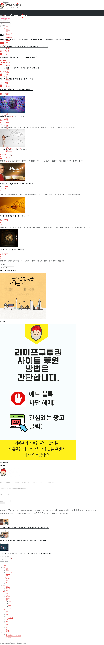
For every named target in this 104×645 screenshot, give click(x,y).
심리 (4, 62)
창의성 (57, 513)
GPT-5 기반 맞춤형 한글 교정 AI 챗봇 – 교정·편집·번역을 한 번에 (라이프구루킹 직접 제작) (26, 553)
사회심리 (8, 158)
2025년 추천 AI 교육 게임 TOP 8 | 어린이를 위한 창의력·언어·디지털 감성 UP (23, 540)
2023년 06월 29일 (4, 82)
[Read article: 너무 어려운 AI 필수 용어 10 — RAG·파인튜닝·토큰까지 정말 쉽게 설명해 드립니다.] (52, 522)
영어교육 (100, 510)
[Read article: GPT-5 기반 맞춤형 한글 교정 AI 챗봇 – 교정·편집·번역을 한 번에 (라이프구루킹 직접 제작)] (52, 547)
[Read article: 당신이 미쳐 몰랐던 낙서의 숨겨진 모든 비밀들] (52, 138)
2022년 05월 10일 (4, 188)
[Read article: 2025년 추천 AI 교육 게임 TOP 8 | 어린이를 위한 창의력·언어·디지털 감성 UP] (52, 535)
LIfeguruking (5, 119)
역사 (7, 43)
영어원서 (8, 30)
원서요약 (16, 513)
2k (0, 258)
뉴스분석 (27, 510)
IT (6, 54)
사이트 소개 (8, 634)
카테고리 (2, 267)
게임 (14, 510)
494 (1, 158)
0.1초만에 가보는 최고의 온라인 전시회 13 (12, 116)
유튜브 (23, 513)
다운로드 (32, 510)
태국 (7, 74)
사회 (4, 125)
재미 (45, 513)
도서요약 (42, 510)
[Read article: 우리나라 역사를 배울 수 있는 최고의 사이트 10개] (52, 205)
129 (1, 62)
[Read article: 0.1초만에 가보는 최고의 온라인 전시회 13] (52, 105)
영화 (7, 126)
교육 (4, 28)
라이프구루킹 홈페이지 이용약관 (13, 148)
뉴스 (24, 510)
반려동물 (8, 598)
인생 (35, 513)
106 (1, 73)
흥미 (67, 513)
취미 (7, 94)
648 (1, 84)
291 (1, 52)
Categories (3, 495)
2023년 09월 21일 (4, 71)
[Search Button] (11, 184)
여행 (9, 608)
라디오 (7, 122)
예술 (7, 613)
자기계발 (8, 48)
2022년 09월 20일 (4, 154)
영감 (93, 510)
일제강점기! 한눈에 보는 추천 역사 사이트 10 (16, 89)
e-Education (9, 37)
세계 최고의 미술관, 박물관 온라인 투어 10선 (16, 78)
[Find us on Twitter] (0, 640)
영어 (7, 31)
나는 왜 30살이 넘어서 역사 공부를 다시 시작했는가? (19, 68)
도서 (7, 114)
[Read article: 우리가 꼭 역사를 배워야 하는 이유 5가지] (52, 238)
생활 (4, 76)
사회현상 (69, 510)
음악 (9, 94)
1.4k (1, 224)
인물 (7, 77)
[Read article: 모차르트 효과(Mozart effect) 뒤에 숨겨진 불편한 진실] (52, 172)
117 (1, 124)
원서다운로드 (10, 513)
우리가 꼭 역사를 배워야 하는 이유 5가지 (12, 250)
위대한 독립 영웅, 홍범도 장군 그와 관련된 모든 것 (18, 57)
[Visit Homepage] (10, 7)
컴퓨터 (64, 513)
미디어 (49, 510)
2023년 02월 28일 (4, 93)
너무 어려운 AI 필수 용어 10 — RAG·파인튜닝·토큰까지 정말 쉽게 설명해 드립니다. (24, 528)
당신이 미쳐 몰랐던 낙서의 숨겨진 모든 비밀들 (13, 150)
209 (1, 95)
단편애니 (36, 510)
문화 (1, 75)
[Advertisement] (26, 11)
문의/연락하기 (9, 151)
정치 (54, 513)
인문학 (29, 513)
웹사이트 (19, 513)
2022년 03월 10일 (4, 254)
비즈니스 (8, 51)
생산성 (76, 510)
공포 (15, 510)
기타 (4, 632)
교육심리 (8, 65)
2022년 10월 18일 (4, 121)
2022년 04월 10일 (4, 221)
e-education (4, 510)
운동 (9, 606)
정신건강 (8, 72)
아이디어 (87, 510)
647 (1, 192)
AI (0, 510)
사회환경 (8, 87)
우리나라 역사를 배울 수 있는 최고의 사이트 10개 (14, 216)
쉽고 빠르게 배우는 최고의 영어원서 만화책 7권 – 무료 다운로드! (24, 46)
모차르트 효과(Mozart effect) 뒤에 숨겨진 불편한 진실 (16, 183)
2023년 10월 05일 (4, 61)
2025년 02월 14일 (4, 50)
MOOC (11, 510)
